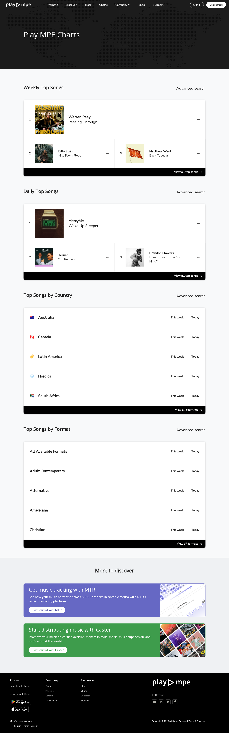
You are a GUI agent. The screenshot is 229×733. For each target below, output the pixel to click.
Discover (71, 5)
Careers (49, 695)
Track (87, 5)
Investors (50, 690)
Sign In (196, 5)
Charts (103, 5)
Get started (216, 5)
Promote (52, 5)
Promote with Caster (20, 686)
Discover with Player (20, 694)
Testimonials (51, 700)
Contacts (85, 695)
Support (158, 5)
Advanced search (190, 88)
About (48, 686)
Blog (142, 5)
